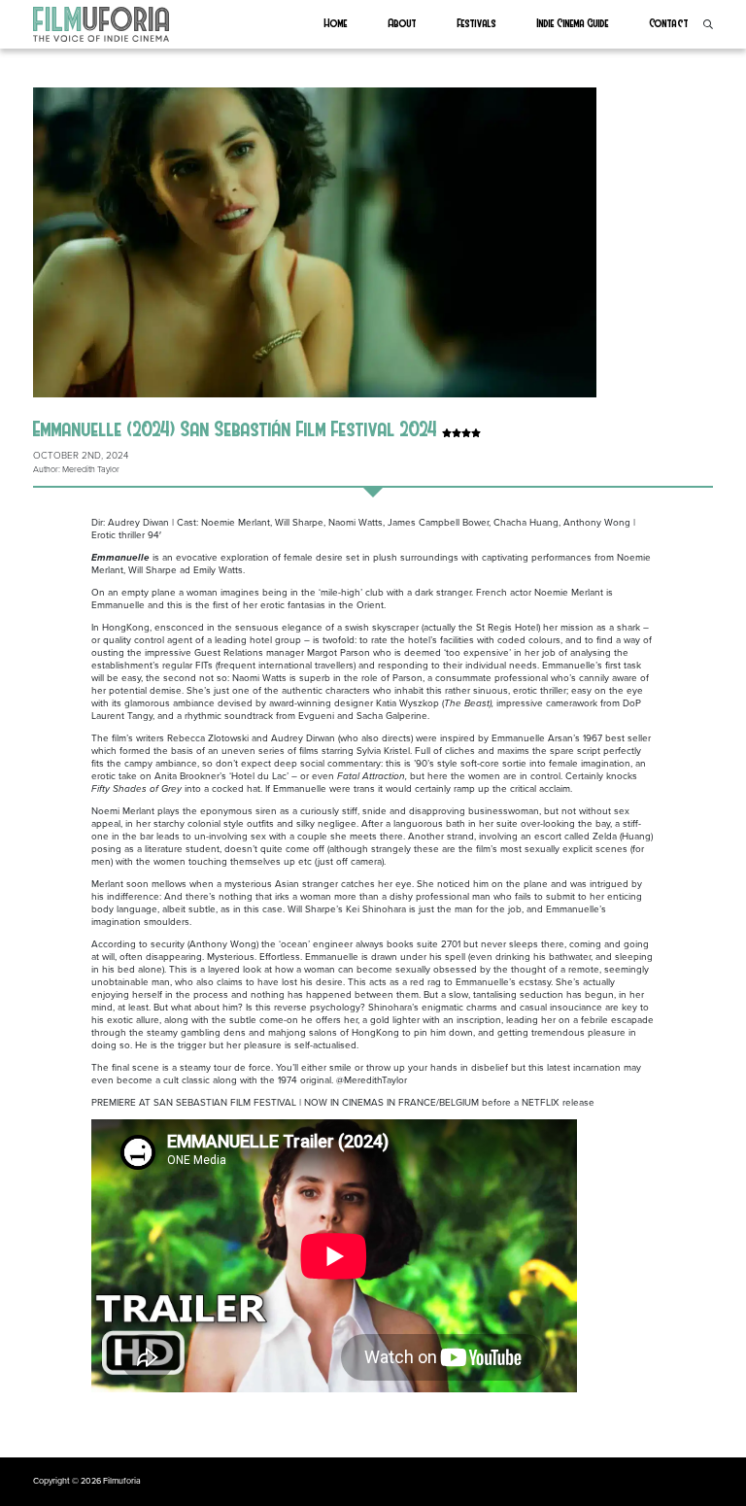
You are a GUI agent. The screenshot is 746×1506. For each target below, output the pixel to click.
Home (336, 22)
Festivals (477, 22)
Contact (669, 22)
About (403, 22)
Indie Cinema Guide (573, 22)
